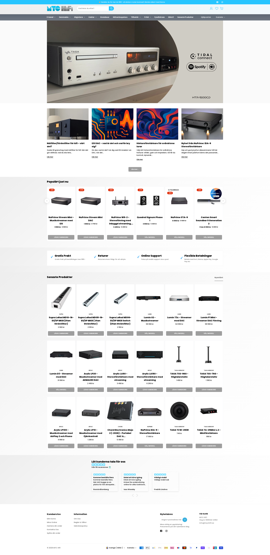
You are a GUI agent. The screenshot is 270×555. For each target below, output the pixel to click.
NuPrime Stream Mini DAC (91, 219)
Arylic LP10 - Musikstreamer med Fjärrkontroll (90, 433)
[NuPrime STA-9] (179, 201)
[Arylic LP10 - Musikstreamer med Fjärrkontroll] (91, 411)
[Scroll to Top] (265, 543)
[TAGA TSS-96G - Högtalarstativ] (179, 355)
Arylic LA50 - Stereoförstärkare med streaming (120, 377)
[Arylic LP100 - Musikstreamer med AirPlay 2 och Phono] (61, 411)
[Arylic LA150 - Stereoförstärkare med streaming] (150, 355)
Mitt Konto (51, 519)
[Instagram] (222, 2)
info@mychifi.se (206, 523)
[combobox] (95, 8)
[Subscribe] (184, 520)
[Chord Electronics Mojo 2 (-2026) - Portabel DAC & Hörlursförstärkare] (120, 411)
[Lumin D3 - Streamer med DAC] (61, 355)
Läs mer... (135, 169)
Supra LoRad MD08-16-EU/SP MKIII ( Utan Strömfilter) (90, 320)
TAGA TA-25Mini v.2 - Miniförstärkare (209, 431)
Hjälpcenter (206, 17)
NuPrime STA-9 (179, 217)
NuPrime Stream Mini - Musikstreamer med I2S (61, 220)
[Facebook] (217, 2)
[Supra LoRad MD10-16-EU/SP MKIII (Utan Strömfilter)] (61, 298)
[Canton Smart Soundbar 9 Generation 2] (209, 201)
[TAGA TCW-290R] (179, 411)
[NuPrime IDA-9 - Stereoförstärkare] (150, 411)
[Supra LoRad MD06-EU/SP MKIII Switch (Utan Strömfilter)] (120, 298)
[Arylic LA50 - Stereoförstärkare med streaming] (120, 355)
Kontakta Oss (53, 529)
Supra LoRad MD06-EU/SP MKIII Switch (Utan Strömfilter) (120, 320)
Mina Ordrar (52, 522)
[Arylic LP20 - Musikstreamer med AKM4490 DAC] (91, 355)
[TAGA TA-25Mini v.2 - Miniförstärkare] (209, 411)
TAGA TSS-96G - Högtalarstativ (179, 375)
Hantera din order (54, 526)
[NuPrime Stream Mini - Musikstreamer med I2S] (61, 201)
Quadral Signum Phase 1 (150, 219)
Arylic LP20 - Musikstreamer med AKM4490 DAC (90, 377)
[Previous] (133, 100)
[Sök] (111, 8)
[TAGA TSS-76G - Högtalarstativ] (209, 355)
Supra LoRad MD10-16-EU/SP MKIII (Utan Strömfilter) (61, 320)
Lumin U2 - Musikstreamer (149, 319)
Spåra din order (53, 533)
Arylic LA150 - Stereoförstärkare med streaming (150, 377)
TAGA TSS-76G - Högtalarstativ (209, 375)
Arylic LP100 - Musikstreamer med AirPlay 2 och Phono (61, 433)
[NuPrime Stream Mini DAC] (91, 201)
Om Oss (77, 519)
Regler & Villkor (80, 522)
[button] (222, 8)
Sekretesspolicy (80, 526)
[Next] (136, 100)
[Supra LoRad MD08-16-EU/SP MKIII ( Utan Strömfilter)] (91, 298)
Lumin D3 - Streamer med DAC (61, 375)
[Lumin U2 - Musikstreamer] (150, 298)
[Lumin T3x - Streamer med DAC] (179, 298)
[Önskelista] (216, 8)
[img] (136, 464)
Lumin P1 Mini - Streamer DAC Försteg (208, 319)
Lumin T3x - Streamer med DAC (179, 319)
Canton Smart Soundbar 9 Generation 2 (209, 220)
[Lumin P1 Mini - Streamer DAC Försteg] (209, 298)
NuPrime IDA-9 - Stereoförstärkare (150, 431)
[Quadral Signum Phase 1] (150, 201)
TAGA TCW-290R (179, 429)
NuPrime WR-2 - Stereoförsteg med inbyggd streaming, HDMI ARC (120, 220)
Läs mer (50, 157)
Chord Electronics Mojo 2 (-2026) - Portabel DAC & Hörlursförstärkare (120, 433)
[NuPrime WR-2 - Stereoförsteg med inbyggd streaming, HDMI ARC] (120, 201)
